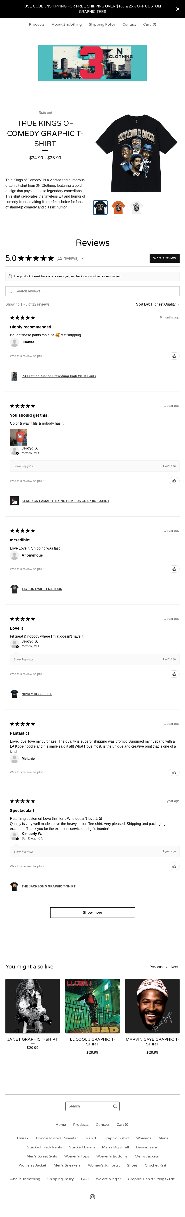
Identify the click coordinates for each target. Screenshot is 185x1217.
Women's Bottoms (111, 1156)
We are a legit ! (108, 1179)
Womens (143, 1138)
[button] (82, 258)
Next (174, 967)
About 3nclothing (67, 24)
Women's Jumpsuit (104, 1165)
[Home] (92, 63)
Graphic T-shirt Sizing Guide (151, 1179)
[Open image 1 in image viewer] (136, 153)
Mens (163, 1138)
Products (36, 24)
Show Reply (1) (23, 466)
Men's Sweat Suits (41, 1156)
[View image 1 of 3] (100, 207)
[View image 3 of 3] (136, 207)
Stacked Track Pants (44, 1147)
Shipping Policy (102, 24)
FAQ (85, 1179)
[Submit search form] (115, 1106)
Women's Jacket (32, 1165)
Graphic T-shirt (116, 1138)
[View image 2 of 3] (118, 207)
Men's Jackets (147, 1156)
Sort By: (143, 304)
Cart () (149, 24)
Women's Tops (76, 1156)
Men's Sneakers (67, 1165)
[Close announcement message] (177, 9)
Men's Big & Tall (115, 1147)
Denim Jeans (147, 1147)
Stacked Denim (82, 1147)
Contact (129, 24)
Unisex (23, 1138)
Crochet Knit (155, 1165)
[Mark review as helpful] (174, 356)
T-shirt (90, 1138)
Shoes (132, 1165)
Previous (156, 967)
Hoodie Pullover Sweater (57, 1138)
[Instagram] (92, 1197)
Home (61, 1124)
